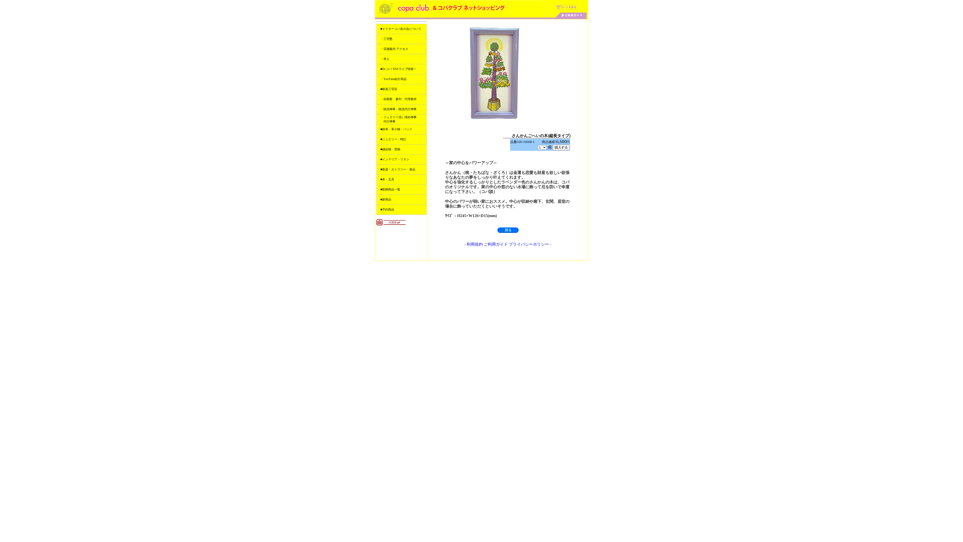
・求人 (384, 59)
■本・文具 (387, 179)
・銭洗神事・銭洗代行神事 (398, 109)
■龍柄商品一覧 (390, 189)
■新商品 (385, 199)
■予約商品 (387, 209)
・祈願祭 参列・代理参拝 (398, 99)
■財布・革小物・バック (396, 129)
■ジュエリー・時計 (393, 139)
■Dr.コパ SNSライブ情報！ (398, 69)
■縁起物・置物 (390, 149)
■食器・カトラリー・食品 (397, 169)
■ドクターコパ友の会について (400, 29)
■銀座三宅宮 (388, 89)
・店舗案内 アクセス (394, 49)
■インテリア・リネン (394, 159)
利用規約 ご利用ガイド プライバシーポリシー (508, 244)
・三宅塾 (386, 39)
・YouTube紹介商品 (393, 79)
